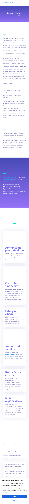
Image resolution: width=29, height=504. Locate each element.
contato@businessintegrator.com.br (16, 448)
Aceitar (14, 496)
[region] (14, 491)
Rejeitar (14, 500)
